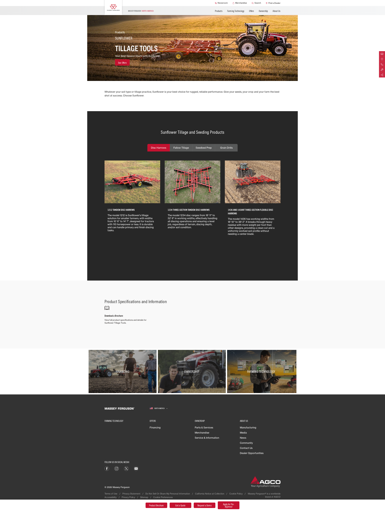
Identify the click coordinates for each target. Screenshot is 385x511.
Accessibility (111, 497)
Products (218, 10)
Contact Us (246, 447)
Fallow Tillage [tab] (181, 147)
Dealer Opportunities (251, 453)
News (243, 437)
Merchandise (202, 432)
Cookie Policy (236, 493)
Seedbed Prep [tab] (204, 147)
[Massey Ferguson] (113, 7)
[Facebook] (107, 468)
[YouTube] (136, 468)
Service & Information (207, 437)
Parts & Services (204, 427)
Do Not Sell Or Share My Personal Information (167, 493)
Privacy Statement (131, 493)
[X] (126, 468)
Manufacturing (248, 427)
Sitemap (144, 497)
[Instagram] (116, 468)
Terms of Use (111, 493)
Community (246, 442)
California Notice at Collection (209, 493)
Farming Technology (235, 10)
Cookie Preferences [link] (163, 497)
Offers (251, 10)
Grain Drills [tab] (226, 147)
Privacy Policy (128, 497)
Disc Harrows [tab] (158, 147)
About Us (276, 10)
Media (243, 432)
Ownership (263, 10)
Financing (155, 427)
